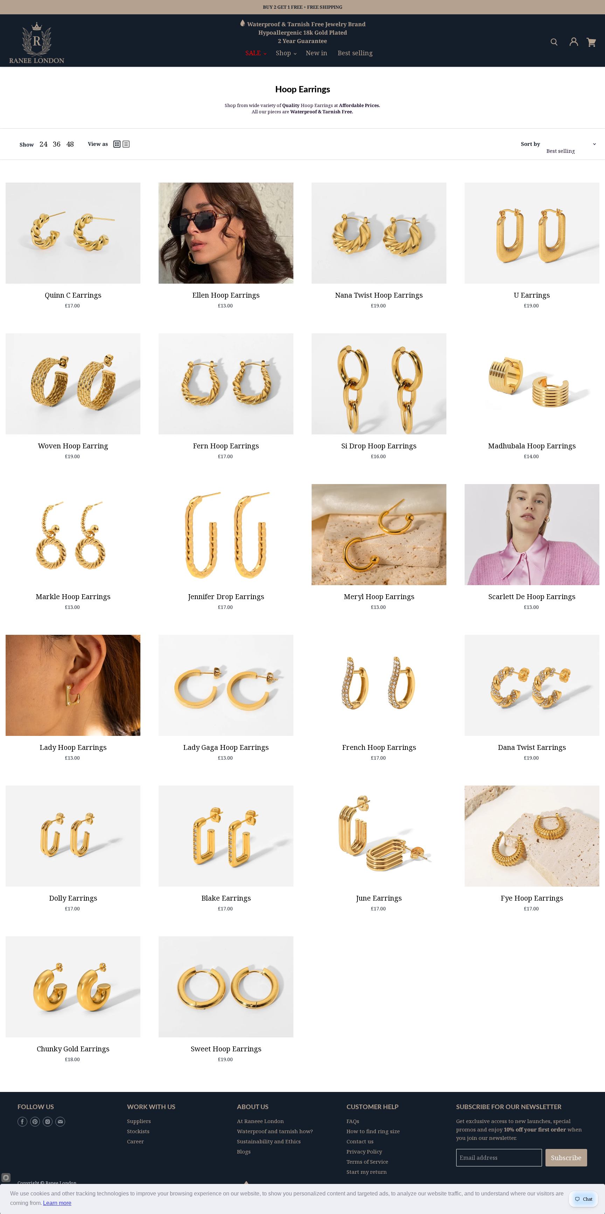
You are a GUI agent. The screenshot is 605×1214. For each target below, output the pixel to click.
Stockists (138, 1131)
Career (135, 1141)
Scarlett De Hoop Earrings (532, 596)
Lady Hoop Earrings (73, 747)
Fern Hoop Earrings (226, 445)
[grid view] (116, 144)
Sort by (530, 144)
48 (70, 144)
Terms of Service (367, 1161)
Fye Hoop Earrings (532, 898)
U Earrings (532, 295)
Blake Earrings (226, 898)
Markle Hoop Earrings (73, 596)
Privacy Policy (364, 1151)
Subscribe (566, 1157)
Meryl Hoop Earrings (379, 596)
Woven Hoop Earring (73, 445)
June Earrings (379, 898)
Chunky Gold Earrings (73, 1048)
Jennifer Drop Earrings (226, 596)
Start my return (367, 1171)
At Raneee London (260, 1120)
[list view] (126, 144)
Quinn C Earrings (73, 295)
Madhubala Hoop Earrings (532, 445)
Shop (284, 53)
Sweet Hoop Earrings (226, 1048)
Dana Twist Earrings (532, 747)
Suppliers (139, 1120)
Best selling (355, 53)
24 (43, 144)
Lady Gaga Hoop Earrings (226, 747)
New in (316, 53)
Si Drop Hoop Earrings (379, 445)
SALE (254, 53)
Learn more (57, 1203)
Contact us (360, 1141)
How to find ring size (373, 1131)
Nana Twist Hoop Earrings (379, 295)
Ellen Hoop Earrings (226, 295)
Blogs (244, 1151)
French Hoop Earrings (379, 747)
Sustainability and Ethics (269, 1141)
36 (57, 144)
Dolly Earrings (73, 898)
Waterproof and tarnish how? (275, 1131)
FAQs (353, 1120)
